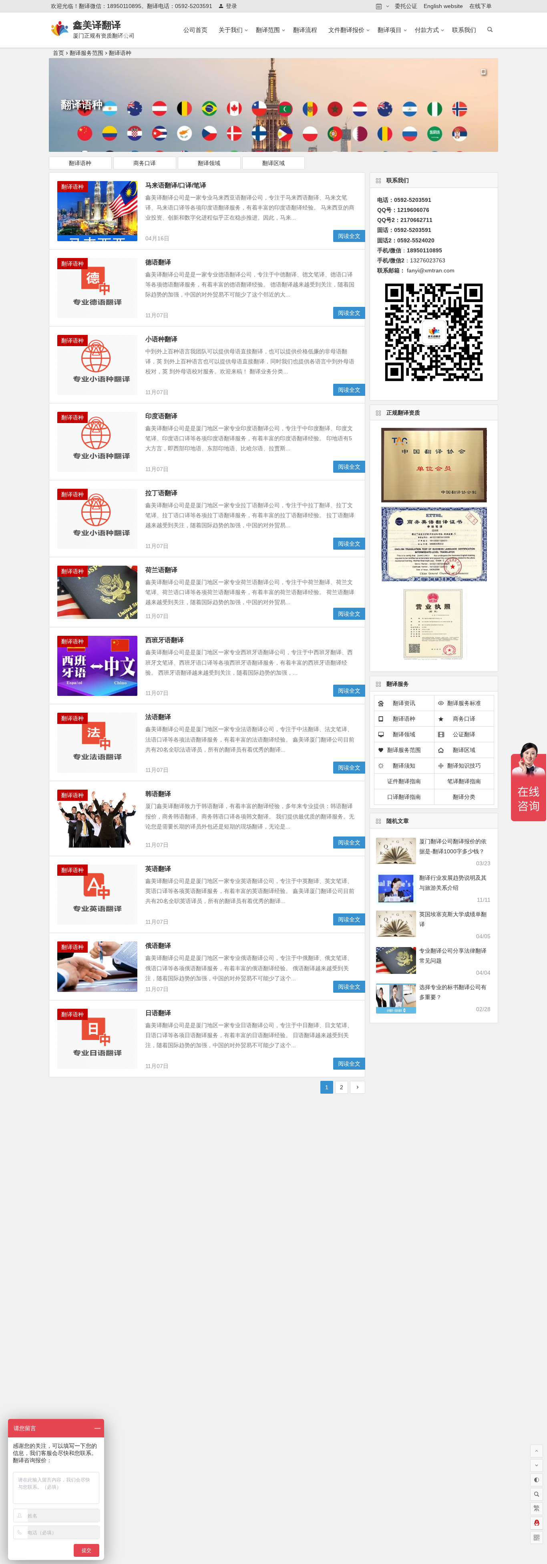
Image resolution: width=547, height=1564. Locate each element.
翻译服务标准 (464, 703)
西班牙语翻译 (164, 640)
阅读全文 (349, 236)
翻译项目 (390, 29)
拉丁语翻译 (161, 493)
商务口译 (144, 163)
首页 (58, 53)
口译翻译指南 (404, 797)
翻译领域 (209, 163)
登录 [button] (231, 6)
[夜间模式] (536, 1479)
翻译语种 (120, 53)
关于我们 (231, 29)
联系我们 (464, 29)
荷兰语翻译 (161, 569)
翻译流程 (305, 29)
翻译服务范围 (86, 53)
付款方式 (427, 29)
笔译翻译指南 (464, 781)
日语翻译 (158, 1013)
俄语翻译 (158, 945)
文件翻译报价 (346, 29)
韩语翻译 (158, 793)
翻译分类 (464, 797)
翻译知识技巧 (464, 765)
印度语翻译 (161, 416)
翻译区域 (273, 163)
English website (443, 6)
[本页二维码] (536, 1537)
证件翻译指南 (404, 781)
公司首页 (195, 29)
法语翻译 (158, 716)
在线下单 (480, 6)
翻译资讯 (404, 703)
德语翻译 (158, 262)
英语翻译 (158, 868)
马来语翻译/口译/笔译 (175, 185)
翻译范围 (268, 29)
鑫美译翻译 (97, 25)
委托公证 (406, 6)
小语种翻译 (161, 339)
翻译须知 (404, 765)
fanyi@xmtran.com (430, 270)
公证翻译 (464, 734)
